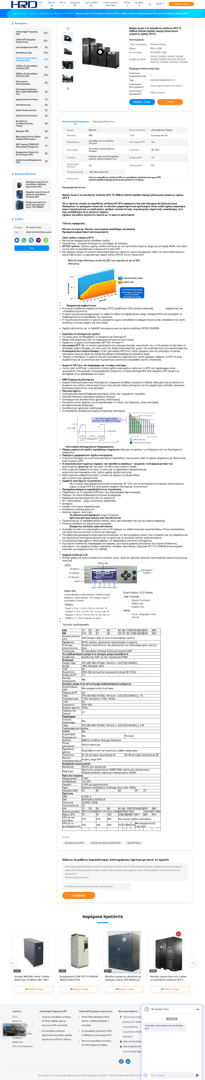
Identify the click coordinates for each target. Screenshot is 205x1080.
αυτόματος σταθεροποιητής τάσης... (32, 123)
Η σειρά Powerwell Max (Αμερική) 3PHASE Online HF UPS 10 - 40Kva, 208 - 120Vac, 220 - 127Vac (79, 980)
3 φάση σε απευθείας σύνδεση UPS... (32, 59)
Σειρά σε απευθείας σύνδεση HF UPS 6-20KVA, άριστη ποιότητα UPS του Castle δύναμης (56, 1021)
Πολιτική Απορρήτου (22, 1046)
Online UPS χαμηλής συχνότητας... (32, 40)
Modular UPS (32, 131)
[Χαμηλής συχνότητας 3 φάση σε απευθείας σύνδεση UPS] (19, 195)
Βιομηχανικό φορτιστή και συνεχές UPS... (32, 153)
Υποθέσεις (17, 1038)
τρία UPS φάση (133, 843)
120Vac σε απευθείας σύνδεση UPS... (32, 67)
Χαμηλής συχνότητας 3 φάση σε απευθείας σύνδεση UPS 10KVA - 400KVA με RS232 (32, 980)
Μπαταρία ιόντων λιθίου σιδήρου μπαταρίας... (32, 137)
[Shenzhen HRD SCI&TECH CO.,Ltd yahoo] (38, 240)
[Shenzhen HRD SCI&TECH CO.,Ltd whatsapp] (24, 240)
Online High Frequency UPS (32, 33)
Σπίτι (15, 1017)
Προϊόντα (17, 1021)
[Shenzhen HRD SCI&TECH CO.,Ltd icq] (45, 240)
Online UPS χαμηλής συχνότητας (95, 1011)
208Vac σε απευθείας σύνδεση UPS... (32, 75)
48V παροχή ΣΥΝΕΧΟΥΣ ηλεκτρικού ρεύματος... (32, 145)
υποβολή (78, 895)
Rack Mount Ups (32, 53)
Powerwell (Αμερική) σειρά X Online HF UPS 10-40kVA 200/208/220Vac (166, 980)
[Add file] (145, 1075)
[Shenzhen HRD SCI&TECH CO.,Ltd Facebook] (121, 1061)
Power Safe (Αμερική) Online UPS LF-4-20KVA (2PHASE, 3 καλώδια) (95, 1021)
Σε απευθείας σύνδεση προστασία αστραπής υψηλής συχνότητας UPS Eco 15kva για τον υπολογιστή (57, 1035)
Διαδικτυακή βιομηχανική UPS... (32, 161)
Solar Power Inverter (32, 110)
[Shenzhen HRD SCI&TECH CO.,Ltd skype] (31, 240)
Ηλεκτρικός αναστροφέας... (32, 82)
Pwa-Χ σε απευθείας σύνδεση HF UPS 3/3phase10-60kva (96, 1043)
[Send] (197, 1075)
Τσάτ (31, 248)
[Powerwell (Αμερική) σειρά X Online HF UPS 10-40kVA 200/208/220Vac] (170, 952)
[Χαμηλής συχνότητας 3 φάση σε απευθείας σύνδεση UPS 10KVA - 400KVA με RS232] (34, 952)
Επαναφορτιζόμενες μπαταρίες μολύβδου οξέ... (32, 91)
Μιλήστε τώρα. (181, 4)
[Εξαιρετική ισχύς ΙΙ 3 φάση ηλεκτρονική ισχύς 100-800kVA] (19, 205)
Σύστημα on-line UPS (74, 843)
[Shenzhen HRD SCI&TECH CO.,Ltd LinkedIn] (128, 1061)
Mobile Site (17, 1042)
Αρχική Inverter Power (32, 99)
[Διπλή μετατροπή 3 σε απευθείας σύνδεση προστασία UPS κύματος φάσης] (19, 185)
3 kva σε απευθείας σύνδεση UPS (105, 843)
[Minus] (197, 1009)
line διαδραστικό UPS (32, 47)
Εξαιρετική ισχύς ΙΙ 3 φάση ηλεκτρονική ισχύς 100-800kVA (36, 204)
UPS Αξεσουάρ (32, 105)
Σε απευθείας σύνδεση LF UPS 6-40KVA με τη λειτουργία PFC (96, 1033)
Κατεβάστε (139, 4)
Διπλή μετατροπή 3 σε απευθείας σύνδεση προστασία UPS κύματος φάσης (37, 184)
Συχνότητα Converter (32, 115)
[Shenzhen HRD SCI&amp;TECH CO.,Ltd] (24, 4)
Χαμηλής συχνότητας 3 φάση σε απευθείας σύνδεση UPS (37, 194)
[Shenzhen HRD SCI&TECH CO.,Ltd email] (16, 240)
